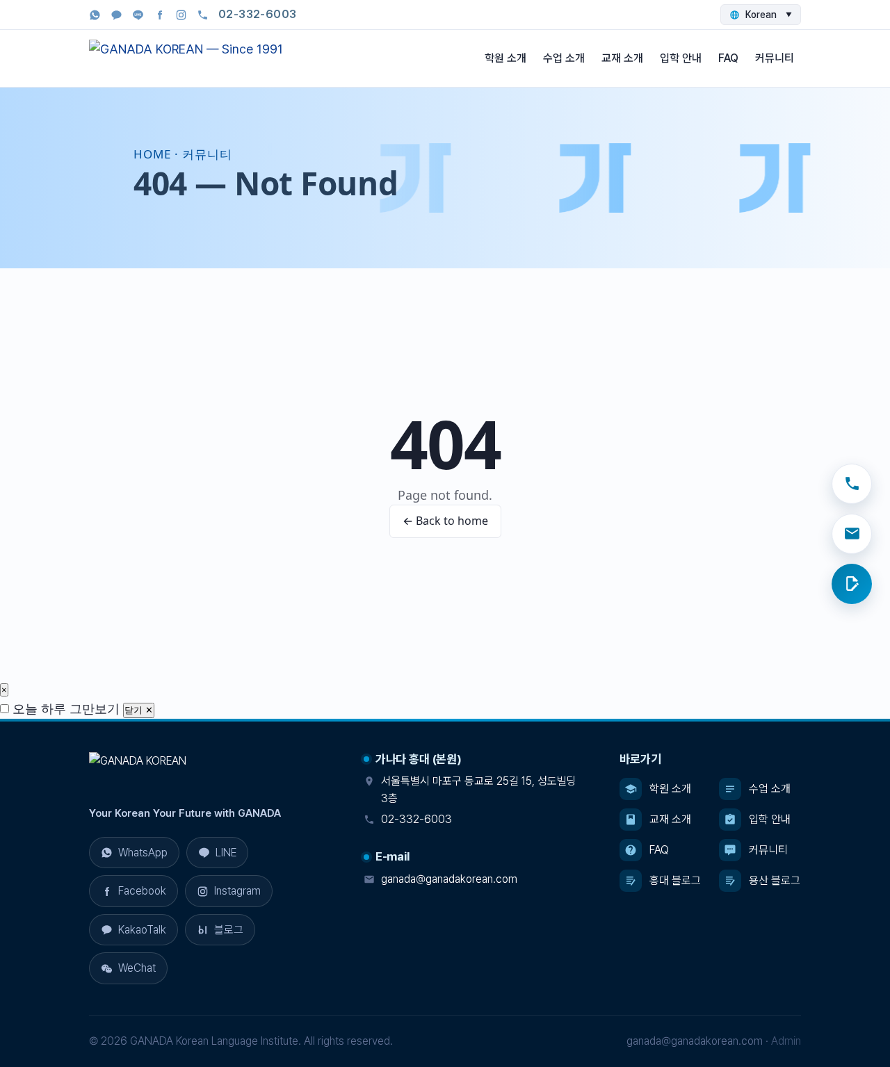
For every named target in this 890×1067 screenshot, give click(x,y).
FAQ (728, 58)
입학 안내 (681, 58)
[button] (133, 930)
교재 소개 (622, 58)
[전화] (852, 484)
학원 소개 (505, 58)
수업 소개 (564, 58)
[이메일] (852, 534)
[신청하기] (852, 584)
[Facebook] (159, 15)
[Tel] (203, 15)
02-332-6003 (416, 819)
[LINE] (138, 15)
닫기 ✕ (138, 710)
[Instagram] (181, 15)
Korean (768, 14)
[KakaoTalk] (116, 15)
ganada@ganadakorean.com (449, 879)
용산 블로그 (774, 880)
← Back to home (445, 520)
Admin (786, 1041)
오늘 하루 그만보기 (64, 708)
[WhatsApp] (95, 15)
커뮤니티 (774, 58)
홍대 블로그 (675, 880)
